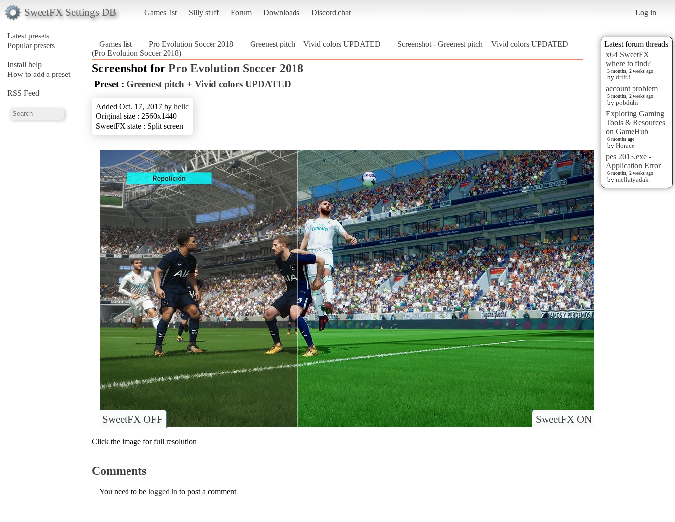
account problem (632, 88)
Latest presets (28, 36)
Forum (241, 12)
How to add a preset (38, 74)
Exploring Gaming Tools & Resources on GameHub (635, 123)
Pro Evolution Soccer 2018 (191, 44)
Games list (160, 12)
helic (181, 106)
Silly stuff (204, 12)
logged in (162, 491)
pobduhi (627, 102)
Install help (24, 64)
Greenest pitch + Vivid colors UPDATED (315, 44)
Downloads (281, 12)
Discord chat (331, 12)
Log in (645, 12)
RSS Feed (23, 93)
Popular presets (31, 45)
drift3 (623, 77)
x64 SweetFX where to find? (628, 59)
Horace (625, 145)
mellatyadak (632, 179)
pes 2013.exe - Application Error (633, 161)
